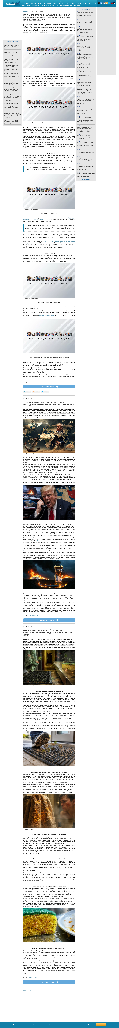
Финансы (45, 3)
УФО (73, 1)
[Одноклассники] (36, 391)
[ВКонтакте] (27, 391)
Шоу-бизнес (55, 5)
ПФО (64, 1)
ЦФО (61, 1)
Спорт (66, 3)
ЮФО (67, 1)
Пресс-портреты (77, 5)
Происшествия (56, 3)
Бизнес (40, 3)
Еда (69, 3)
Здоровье (73, 3)
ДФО (78, 1)
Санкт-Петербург (52, 1)
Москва (35, 1)
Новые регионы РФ (84, 1)
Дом (42, 5)
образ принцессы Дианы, (46, 315)
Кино (35, 5)
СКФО (70, 1)
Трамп (39, 541)
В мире (23, 3)
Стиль (39, 5)
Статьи (71, 5)
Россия (30, 1)
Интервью (66, 5)
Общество (50, 3)
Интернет (85, 3)
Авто (89, 3)
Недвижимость (47, 5)
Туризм (28, 5)
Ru (111, 1)
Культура (94, 3)
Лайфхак (61, 5)
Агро (32, 5)
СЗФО (58, 1)
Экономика (34, 3)
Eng (114, 1)
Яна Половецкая (33, 615)
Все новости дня (86, 179)
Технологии (79, 3)
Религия (24, 5)
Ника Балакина (32, 977)
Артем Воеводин (33, 382)
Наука (62, 3)
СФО (76, 1)
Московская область (42, 1)
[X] (45, 391)
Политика (28, 3)
